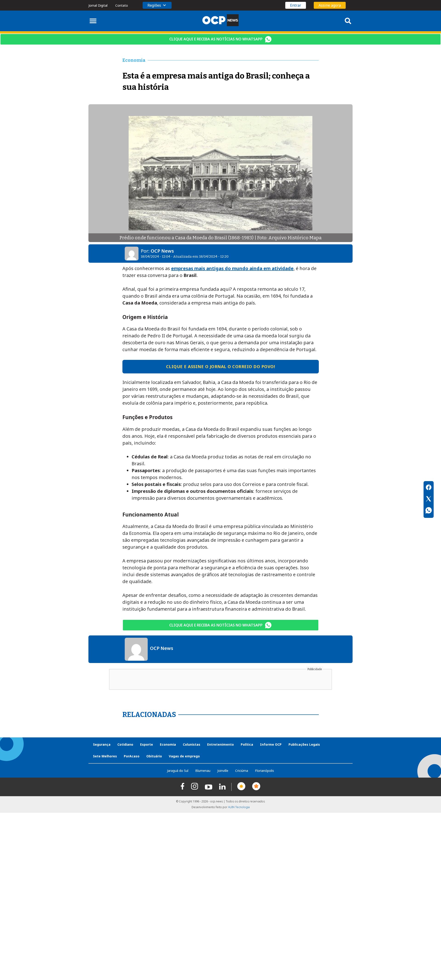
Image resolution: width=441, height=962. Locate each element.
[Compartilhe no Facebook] (428, 488)
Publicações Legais (304, 744)
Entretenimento (220, 744)
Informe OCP (271, 744)
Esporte (146, 744)
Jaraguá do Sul (177, 770)
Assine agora (330, 5)
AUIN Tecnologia (239, 807)
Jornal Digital (97, 5)
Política (247, 744)
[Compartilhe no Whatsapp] (428, 511)
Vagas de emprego (184, 756)
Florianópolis (264, 770)
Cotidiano (125, 744)
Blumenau (202, 770)
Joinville (222, 770)
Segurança (101, 744)
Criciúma (241, 770)
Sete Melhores (105, 756)
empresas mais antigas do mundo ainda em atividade (232, 268)
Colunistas (191, 744)
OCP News (162, 251)
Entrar (295, 5)
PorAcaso (131, 756)
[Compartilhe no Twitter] (428, 499)
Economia (168, 744)
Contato (121, 5)
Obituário (154, 756)
